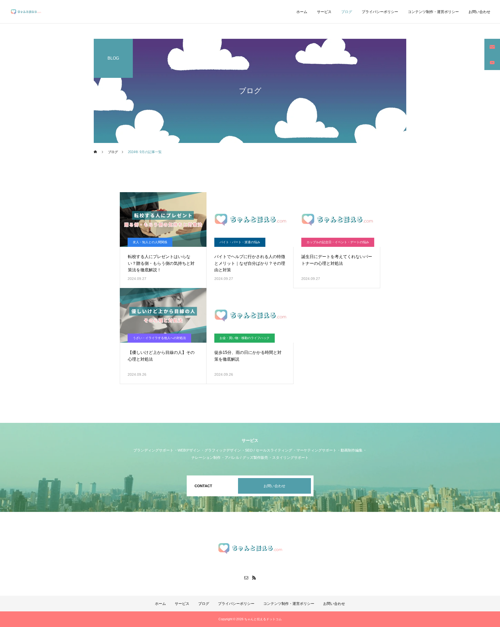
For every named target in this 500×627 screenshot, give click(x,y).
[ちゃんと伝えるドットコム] (26, 11)
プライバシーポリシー (380, 12)
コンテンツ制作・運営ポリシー (433, 12)
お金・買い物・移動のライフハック (245, 338)
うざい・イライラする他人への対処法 (159, 338)
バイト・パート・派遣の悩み (240, 242)
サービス (324, 12)
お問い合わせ (479, 12)
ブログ (346, 12)
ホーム (301, 12)
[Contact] (246, 577)
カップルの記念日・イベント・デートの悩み (338, 242)
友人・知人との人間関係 (150, 242)
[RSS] (254, 577)
